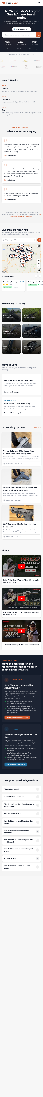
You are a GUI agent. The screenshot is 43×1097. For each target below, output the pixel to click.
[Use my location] (34, 240)
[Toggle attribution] (39, 271)
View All (36, 427)
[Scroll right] (39, 276)
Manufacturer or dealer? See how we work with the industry (20, 49)
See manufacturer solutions (16, 717)
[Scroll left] (36, 276)
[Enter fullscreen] (38, 246)
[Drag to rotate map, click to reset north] (38, 266)
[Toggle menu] (39, 3)
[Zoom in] (38, 260)
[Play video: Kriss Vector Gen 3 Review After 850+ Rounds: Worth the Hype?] (21, 566)
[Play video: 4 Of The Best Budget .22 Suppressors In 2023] (21, 631)
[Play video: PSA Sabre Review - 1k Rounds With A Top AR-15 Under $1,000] (21, 599)
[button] (16, 256)
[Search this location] (39, 240)
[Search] (38, 34)
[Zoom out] (38, 263)
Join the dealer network (14, 764)
